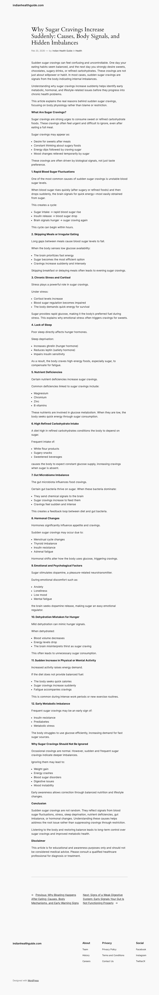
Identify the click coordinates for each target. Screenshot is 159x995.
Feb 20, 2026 (38, 50)
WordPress (33, 980)
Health (78, 50)
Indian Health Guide (62, 50)
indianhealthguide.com (28, 5)
